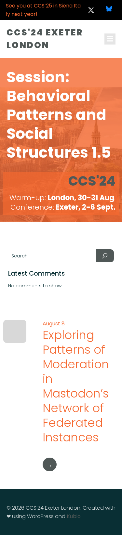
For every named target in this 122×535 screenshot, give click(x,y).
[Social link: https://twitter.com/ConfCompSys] (91, 10)
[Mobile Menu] (109, 39)
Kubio (74, 516)
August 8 (54, 323)
